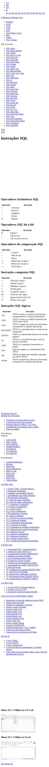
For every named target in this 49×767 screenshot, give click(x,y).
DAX (8, 29)
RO (40, 13)
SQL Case (10, 116)
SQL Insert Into (12, 60)
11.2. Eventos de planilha (16, 520)
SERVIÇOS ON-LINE (10, 416)
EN (7, 8)
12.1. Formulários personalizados (19, 523)
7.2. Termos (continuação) (16, 507)
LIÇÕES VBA (7, 484)
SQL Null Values (13, 62)
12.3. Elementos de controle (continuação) (22, 527)
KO (33, 13)
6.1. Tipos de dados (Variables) (18, 500)
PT (25, 13)
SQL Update (11, 64)
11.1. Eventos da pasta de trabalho (19, 518)
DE (13, 13)
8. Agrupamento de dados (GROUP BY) (22, 565)
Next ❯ (14, 413)
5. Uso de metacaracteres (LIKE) (19, 558)
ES (7, 13)
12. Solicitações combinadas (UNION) (21, 574)
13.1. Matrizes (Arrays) (15, 532)
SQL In (9, 80)
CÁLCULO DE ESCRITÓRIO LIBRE (17, 596)
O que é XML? (12, 641)
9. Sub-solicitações (13, 567)
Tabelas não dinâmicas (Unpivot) (19, 605)
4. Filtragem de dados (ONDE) (18, 556)
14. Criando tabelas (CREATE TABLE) (22, 579)
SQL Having (11, 105)
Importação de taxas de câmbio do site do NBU (25, 600)
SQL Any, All (11, 109)
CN (22, 13)
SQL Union (10, 100)
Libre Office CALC (14, 33)
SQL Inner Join (12, 89)
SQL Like (10, 76)
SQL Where (11, 53)
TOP (3, 130)
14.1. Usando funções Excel (17, 538)
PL (37, 13)
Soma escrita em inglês (15, 603)
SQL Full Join (11, 96)
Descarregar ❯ (7, 764)
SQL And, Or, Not (13, 55)
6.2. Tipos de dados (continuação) (19, 502)
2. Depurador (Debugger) (16, 491)
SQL (8, 31)
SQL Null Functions (14, 119)
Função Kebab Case (14, 614)
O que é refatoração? (14, 645)
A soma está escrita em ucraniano (19, 422)
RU (7, 5)
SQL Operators (12, 125)
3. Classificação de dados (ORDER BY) (22, 554)
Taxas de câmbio (12, 429)
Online (8, 38)
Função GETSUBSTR (15, 625)
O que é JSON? (12, 643)
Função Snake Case (14, 612)
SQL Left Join (11, 91)
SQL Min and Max (13, 71)
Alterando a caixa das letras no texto (20, 420)
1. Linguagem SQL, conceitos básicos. (21, 549)
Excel (8, 24)
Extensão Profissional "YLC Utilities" (21, 627)
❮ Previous (5, 413)
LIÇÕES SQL (7, 545)
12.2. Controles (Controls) (16, 525)
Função (16, 607)
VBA (8, 26)
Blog (8, 35)
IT (31, 13)
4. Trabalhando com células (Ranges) (20, 495)
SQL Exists (10, 107)
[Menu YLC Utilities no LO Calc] (18, 732)
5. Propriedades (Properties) (17, 498)
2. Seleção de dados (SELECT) (18, 552)
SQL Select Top (12, 69)
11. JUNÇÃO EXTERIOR (17, 572)
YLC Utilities (11, 40)
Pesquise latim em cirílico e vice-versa (21, 425)
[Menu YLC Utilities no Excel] (18, 759)
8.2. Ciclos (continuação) (16, 511)
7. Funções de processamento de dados (21, 563)
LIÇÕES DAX (7, 583)
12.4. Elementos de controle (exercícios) (22, 529)
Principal (9, 22)
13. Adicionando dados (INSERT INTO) (22, 576)
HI (16, 13)
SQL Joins (10, 87)
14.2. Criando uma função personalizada (22, 541)
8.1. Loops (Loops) (13, 509)
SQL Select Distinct (14, 51)
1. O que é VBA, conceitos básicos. (20, 489)
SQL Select (10, 48)
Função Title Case (13, 621)
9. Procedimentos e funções (17, 514)
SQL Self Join (11, 98)
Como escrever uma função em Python (21, 632)
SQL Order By (12, 57)
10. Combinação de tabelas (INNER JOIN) (23, 570)
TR (43, 13)
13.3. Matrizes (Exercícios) (16, 536)
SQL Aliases (11, 85)
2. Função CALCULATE (16, 589)
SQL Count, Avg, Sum (15, 73)
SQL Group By (12, 103)
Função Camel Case (14, 609)
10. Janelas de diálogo (14, 516)
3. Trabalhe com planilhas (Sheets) (19, 493)
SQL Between (11, 82)
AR (18, 13)
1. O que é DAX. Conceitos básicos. (20, 587)
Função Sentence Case (15, 618)
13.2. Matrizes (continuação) (17, 534)
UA (7, 3)
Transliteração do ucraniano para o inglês (22, 427)
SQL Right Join (12, 94)
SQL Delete (10, 66)
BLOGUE (5, 636)
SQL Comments (12, 123)
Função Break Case (14, 616)
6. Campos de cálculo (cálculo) (18, 561)
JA (10, 13)
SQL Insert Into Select (15, 114)
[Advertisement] (24, 167)
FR (28, 13)
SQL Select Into (12, 112)
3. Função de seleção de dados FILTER (21, 592)
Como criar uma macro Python (18, 630)
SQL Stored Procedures (15, 121)
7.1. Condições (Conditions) (17, 504)
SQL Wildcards (12, 78)
